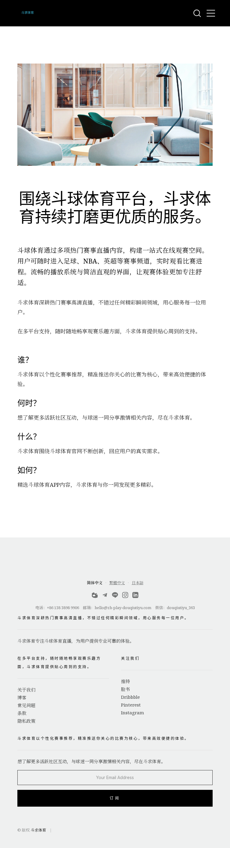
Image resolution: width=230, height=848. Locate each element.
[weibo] (95, 596)
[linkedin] (135, 596)
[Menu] (211, 13)
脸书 (125, 689)
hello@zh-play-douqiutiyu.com (123, 607)
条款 (21, 713)
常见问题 (26, 705)
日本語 (137, 582)
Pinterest (131, 705)
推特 (125, 681)
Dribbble (130, 697)
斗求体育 (38, 830)
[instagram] (125, 596)
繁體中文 (117, 582)
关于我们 (26, 690)
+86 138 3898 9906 (63, 607)
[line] (115, 596)
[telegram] (105, 596)
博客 (21, 698)
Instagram (132, 713)
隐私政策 (26, 721)
